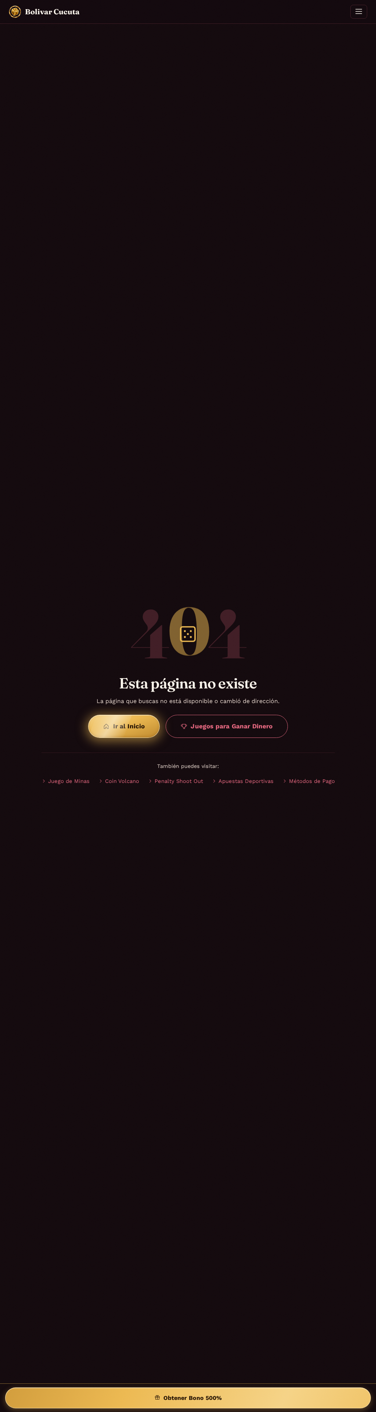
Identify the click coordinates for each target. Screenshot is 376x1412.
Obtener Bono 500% (192, 1397)
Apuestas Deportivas (246, 781)
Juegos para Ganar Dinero (231, 726)
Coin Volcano (122, 781)
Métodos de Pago (312, 781)
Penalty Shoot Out (179, 781)
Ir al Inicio (129, 726)
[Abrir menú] (358, 12)
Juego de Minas (69, 781)
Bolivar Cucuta (52, 11)
